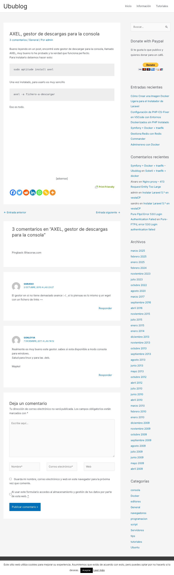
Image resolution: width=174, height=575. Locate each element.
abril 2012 (136, 382)
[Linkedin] (33, 192)
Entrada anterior (15, 212)
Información (144, 6)
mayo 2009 (137, 463)
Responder (105, 308)
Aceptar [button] (86, 570)
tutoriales (136, 541)
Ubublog (15, 6)
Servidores (137, 530)
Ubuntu (135, 547)
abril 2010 (136, 399)
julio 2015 (136, 319)
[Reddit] (26, 192)
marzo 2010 (138, 405)
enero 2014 (137, 331)
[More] (53, 192)
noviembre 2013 (140, 342)
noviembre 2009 (140, 428)
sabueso (29, 284)
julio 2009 (137, 451)
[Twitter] (19, 192)
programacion (139, 518)
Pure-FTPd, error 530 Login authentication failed (149, 224)
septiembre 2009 (141, 440)
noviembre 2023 (141, 273)
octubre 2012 (138, 377)
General (34, 40)
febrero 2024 (139, 267)
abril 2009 (137, 468)
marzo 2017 (138, 296)
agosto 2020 (138, 290)
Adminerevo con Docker (145, 144)
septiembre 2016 (141, 302)
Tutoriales (162, 6)
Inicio (128, 6)
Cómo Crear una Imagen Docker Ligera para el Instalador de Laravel (150, 101)
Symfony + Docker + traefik (147, 127)
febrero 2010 (138, 411)
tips (133, 536)
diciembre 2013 (140, 336)
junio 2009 (137, 457)
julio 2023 (137, 279)
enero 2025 (138, 262)
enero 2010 (137, 417)
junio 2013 (137, 365)
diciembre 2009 (140, 422)
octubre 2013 (139, 348)
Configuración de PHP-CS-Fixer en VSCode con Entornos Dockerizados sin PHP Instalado (150, 117)
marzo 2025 (138, 250)
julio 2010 (136, 388)
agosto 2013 (138, 359)
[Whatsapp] (39, 192)
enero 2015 (137, 325)
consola (135, 490)
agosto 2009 (138, 445)
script (134, 524)
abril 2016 (136, 308)
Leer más (99, 570)
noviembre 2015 (140, 313)
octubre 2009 (139, 434)
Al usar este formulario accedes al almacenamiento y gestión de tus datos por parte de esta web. (62, 494)
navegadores (138, 513)
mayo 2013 (137, 371)
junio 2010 (137, 394)
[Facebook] (13, 192)
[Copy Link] (46, 192)
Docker (135, 495)
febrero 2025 (138, 256)
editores (136, 501)
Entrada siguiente (108, 212)
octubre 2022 (139, 285)
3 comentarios (18, 40)
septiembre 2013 (141, 354)
